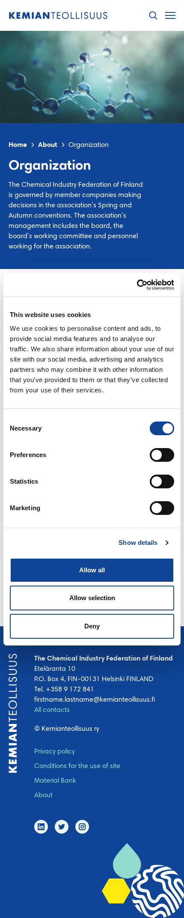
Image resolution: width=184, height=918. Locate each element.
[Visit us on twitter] (61, 827)
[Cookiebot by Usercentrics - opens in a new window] (136, 284)
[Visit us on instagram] (82, 827)
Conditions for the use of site (77, 766)
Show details (138, 542)
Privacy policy (54, 751)
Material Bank (55, 780)
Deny (92, 626)
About (47, 145)
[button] (153, 16)
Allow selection (92, 597)
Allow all (92, 570)
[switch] (162, 455)
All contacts (52, 710)
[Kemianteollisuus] (58, 16)
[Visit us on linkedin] (41, 827)
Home (18, 145)
